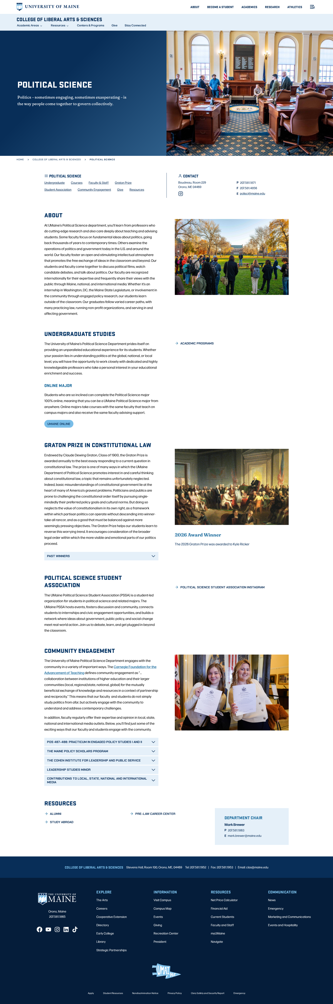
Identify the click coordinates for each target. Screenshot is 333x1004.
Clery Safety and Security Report (207, 993)
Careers (101, 908)
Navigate (217, 941)
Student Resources (113, 993)
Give (115, 25)
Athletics (294, 7)
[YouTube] (48, 929)
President (160, 941)
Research (272, 7)
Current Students (222, 917)
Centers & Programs (90, 25)
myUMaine (218, 933)
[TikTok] (75, 929)
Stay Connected (135, 25)
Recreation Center (166, 933)
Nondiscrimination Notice (145, 993)
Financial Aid (219, 908)
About (194, 7)
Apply (91, 993)
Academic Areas (28, 25)
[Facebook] (39, 929)
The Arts (102, 900)
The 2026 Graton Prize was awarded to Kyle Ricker (212, 544)
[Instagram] (180, 193)
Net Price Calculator (224, 900)
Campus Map (163, 908)
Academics (249, 7)
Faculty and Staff (222, 925)
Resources (58, 25)
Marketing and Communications (289, 917)
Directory (102, 925)
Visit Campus (162, 900)
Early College (105, 933)
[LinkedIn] (66, 929)
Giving (158, 925)
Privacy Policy (175, 993)
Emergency (275, 908)
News (272, 900)
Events (158, 917)
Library (101, 941)
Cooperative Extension (111, 917)
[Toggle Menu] (310, 7)
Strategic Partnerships (111, 950)
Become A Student (220, 7)
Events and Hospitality (283, 925)
